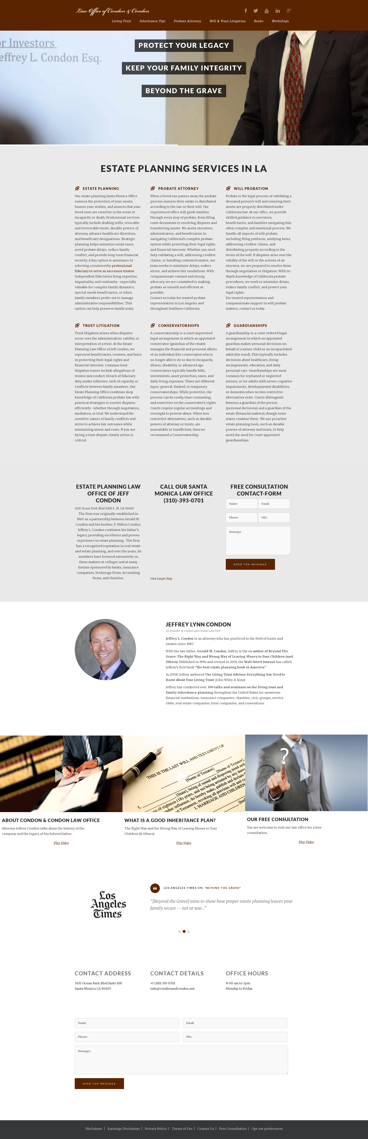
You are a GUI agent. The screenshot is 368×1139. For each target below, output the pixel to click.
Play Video (61, 843)
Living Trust (121, 21)
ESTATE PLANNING (101, 188)
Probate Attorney (187, 21)
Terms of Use (182, 1129)
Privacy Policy (156, 1129)
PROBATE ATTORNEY (178, 188)
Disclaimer (94, 1129)
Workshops (280, 21)
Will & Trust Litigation (228, 21)
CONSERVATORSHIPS (178, 325)
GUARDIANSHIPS (250, 325)
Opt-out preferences (267, 1129)
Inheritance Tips (153, 21)
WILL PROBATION (251, 188)
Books (259, 21)
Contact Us (205, 1129)
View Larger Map (161, 578)
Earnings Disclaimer (124, 1129)
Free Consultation (233, 1129)
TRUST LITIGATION (101, 325)
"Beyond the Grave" (212, 887)
